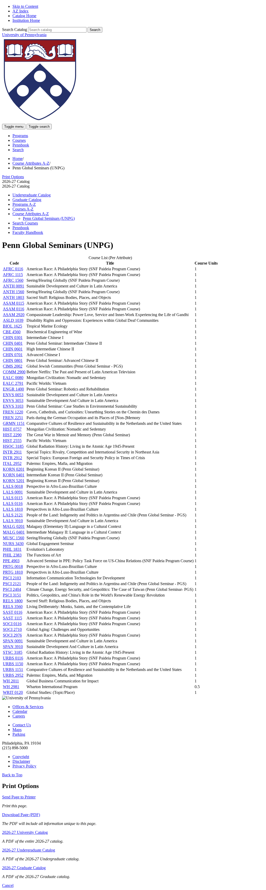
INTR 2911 (12, 452)
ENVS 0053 (13, 395)
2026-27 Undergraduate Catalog (28, 850)
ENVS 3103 (13, 406)
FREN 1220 (13, 412)
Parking (18, 734)
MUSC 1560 (13, 538)
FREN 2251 (13, 417)
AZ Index (20, 11)
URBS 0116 (13, 658)
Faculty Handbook (27, 232)
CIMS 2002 (12, 366)
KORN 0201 (13, 469)
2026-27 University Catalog (25, 832)
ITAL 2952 (12, 463)
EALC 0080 (13, 377)
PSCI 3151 (12, 595)
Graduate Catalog (26, 199)
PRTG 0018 (13, 566)
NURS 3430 (13, 543)
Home (17, 158)
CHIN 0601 (13, 349)
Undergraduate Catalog (31, 195)
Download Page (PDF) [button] (21, 814)
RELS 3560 (13, 606)
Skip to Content (25, 6)
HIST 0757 (12, 429)
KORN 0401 (13, 475)
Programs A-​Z (24, 204)
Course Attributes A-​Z (30, 214)
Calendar (19, 711)
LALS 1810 (13, 509)
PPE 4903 (11, 561)
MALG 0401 (14, 532)
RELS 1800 (13, 601)
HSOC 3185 (13, 446)
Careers (18, 716)
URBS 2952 (13, 675)
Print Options (13, 177)
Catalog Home (24, 16)
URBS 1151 (13, 669)
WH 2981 (11, 686)
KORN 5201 (13, 480)
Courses (19, 140)
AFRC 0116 (13, 269)
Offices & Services (27, 707)
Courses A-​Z (23, 209)
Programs (20, 135)
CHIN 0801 (13, 360)
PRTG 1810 (13, 572)
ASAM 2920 (13, 314)
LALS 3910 (13, 520)
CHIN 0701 (13, 355)
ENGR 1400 (13, 389)
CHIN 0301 (13, 337)
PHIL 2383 (12, 555)
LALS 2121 (13, 515)
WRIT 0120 (13, 692)
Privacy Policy (24, 766)
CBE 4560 (12, 332)
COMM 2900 (14, 372)
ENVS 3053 (13, 400)
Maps (17, 729)
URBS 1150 (13, 664)
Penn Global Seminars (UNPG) (49, 218)
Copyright (20, 756)
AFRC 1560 (13, 280)
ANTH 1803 (13, 297)
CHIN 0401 (13, 343)
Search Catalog (14, 29)
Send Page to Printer (19, 797)
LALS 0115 (13, 498)
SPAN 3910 (13, 646)
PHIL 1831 (12, 549)
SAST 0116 (12, 612)
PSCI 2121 (12, 583)
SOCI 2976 (12, 635)
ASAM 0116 (13, 309)
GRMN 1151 (14, 423)
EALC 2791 (13, 383)
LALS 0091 (13, 492)
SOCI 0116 (12, 624)
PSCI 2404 (12, 589)
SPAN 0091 (13, 641)
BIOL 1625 (12, 326)
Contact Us (21, 725)
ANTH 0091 (13, 286)
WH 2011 (11, 681)
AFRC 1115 (13, 274)
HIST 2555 (12, 440)
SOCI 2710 (12, 629)
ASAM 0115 (13, 303)
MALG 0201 (14, 526)
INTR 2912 (12, 458)
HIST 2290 (12, 435)
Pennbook (20, 145)
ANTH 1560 (13, 292)
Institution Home (26, 20)
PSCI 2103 (12, 578)
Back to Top (12, 775)
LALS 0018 (13, 486)
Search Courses (25, 223)
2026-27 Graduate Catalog (24, 868)
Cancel (8, 885)
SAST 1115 (12, 618)
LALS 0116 (13, 503)
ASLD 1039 (13, 320)
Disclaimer (21, 761)
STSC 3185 (12, 652)
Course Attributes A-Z (30, 163)
